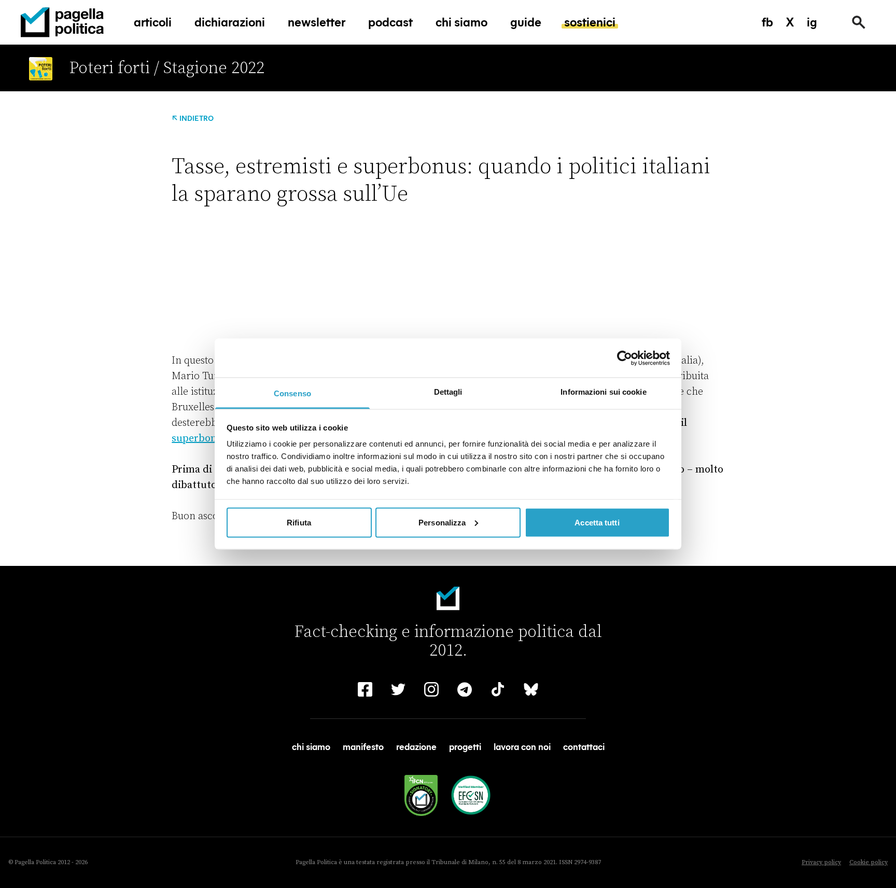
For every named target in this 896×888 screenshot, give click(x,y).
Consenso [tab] (292, 393)
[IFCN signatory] (421, 795)
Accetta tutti (597, 522)
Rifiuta (299, 522)
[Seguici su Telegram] (464, 689)
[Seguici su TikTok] (497, 689)
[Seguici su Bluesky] (531, 689)
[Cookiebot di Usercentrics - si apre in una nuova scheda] (624, 358)
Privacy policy (821, 862)
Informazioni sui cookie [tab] (603, 391)
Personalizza (442, 522)
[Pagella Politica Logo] (62, 22)
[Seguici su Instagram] (431, 689)
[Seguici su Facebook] (365, 689)
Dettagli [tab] (448, 391)
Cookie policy (868, 862)
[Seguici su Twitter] (398, 689)
